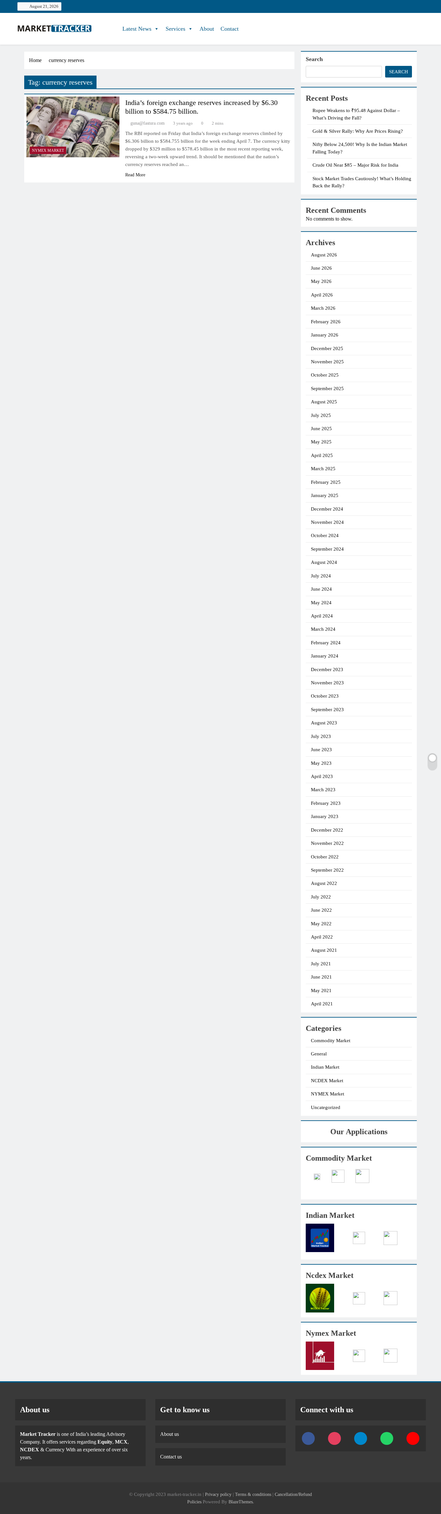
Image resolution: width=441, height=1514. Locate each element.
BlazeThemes (241, 1501)
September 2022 (327, 870)
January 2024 (324, 655)
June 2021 (321, 977)
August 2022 (324, 883)
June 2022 (321, 910)
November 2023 (327, 682)
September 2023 (327, 709)
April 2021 (322, 1003)
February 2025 (326, 482)
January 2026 (324, 334)
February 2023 (326, 803)
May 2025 (321, 441)
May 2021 (321, 990)
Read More (135, 174)
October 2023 (325, 696)
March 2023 (323, 789)
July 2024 (321, 575)
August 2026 (324, 254)
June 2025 (321, 428)
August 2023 (324, 722)
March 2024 (323, 629)
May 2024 (321, 602)
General (319, 1053)
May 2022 (321, 923)
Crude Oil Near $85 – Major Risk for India (355, 165)
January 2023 (324, 816)
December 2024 (327, 509)
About (207, 29)
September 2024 (327, 549)
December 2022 (327, 830)
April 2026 (322, 294)
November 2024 (327, 522)
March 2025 (323, 468)
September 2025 (327, 388)
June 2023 (321, 749)
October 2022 (325, 856)
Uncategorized (325, 1107)
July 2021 (321, 963)
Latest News (136, 29)
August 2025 (324, 401)
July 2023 (321, 736)
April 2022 (322, 936)
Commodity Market (330, 1040)
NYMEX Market (48, 150)
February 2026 (326, 321)
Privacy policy (218, 1494)
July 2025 (321, 415)
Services (175, 29)
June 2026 (321, 268)
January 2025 (324, 495)
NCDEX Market (327, 1080)
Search (314, 59)
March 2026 (323, 308)
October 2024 (325, 535)
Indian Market (325, 1067)
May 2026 (321, 281)
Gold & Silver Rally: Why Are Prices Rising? (358, 131)
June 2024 (321, 589)
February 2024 (326, 642)
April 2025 (322, 455)
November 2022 (327, 843)
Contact (230, 29)
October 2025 (325, 375)
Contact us (171, 1456)
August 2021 (324, 950)
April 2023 (322, 776)
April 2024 (322, 615)
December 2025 (327, 348)
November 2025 (327, 361)
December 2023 (327, 669)
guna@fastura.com (147, 123)
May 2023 (321, 763)
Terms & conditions (253, 1494)
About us (169, 1434)
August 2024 (324, 562)
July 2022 (321, 896)
